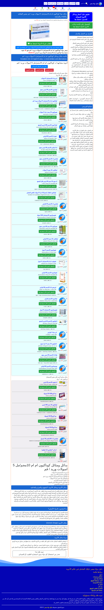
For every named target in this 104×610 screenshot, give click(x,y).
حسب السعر (39, 70)
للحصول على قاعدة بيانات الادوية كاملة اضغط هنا (81, 25)
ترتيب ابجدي (49, 70)
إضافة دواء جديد (98, 578)
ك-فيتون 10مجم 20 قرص (50, 382)
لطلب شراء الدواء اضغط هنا (40, 44)
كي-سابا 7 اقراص (52, 332)
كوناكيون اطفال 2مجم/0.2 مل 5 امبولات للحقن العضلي (41, 192)
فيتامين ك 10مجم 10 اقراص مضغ (49, 158)
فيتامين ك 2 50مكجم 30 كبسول (49, 438)
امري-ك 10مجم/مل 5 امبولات (49, 78)
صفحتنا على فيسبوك (96, 590)
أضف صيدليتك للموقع (96, 580)
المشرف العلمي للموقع (96, 588)
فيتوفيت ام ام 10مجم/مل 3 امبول (47, 261)
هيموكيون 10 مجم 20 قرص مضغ (48, 226)
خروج (45, 3)
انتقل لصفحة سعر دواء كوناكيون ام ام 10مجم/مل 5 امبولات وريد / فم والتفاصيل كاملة (39, 47)
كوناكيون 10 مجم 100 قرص (49, 405)
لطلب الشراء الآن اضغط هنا (47, 83)
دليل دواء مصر (48, 607)
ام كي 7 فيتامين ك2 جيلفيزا (49, 450)
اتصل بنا (66, 3)
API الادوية (72, 3)
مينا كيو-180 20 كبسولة (50, 393)
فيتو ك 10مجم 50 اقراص (50, 136)
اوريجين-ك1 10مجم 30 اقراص (48, 287)
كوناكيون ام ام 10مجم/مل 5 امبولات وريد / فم (45, 101)
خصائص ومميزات (97, 576)
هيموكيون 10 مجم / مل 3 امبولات (48, 112)
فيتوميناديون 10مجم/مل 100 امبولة (46, 215)
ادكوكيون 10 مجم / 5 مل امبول (48, 343)
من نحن (100, 586)
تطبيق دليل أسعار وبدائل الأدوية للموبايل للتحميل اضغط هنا (81, 16)
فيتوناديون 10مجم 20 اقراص (49, 272)
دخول (77, 3)
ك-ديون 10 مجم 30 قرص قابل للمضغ (47, 181)
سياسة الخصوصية (97, 582)
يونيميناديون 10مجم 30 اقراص (49, 366)
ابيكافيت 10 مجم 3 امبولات (50, 170)
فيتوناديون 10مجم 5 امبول (49, 250)
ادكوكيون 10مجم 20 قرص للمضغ (48, 321)
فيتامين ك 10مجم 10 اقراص (50, 204)
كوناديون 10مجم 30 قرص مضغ (48, 89)
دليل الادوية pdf (52, 3)
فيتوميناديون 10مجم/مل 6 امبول (48, 310)
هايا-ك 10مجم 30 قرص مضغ (49, 355)
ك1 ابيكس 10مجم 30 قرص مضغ (48, 147)
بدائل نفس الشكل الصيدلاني (39, 66)
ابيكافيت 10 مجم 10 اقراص (50, 239)
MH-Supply (60, 3)
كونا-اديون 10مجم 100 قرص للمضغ (47, 125)
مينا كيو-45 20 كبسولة (51, 427)
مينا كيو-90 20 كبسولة (50, 416)
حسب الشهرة (29, 70)
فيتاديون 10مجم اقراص (51, 298)
